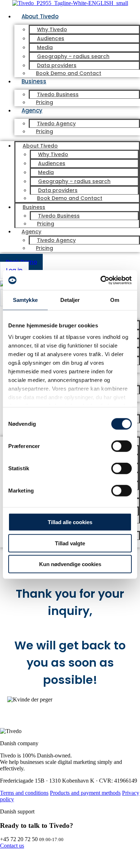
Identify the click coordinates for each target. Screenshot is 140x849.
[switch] (121, 446)
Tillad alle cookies (70, 522)
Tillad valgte (70, 543)
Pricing (44, 102)
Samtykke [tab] (25, 300)
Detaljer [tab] (70, 300)
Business (34, 81)
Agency (32, 110)
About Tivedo (40, 16)
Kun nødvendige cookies (70, 564)
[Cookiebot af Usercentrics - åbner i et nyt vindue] (101, 280)
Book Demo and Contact (68, 73)
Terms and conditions (24, 793)
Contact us (12, 846)
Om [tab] (114, 300)
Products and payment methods (85, 793)
